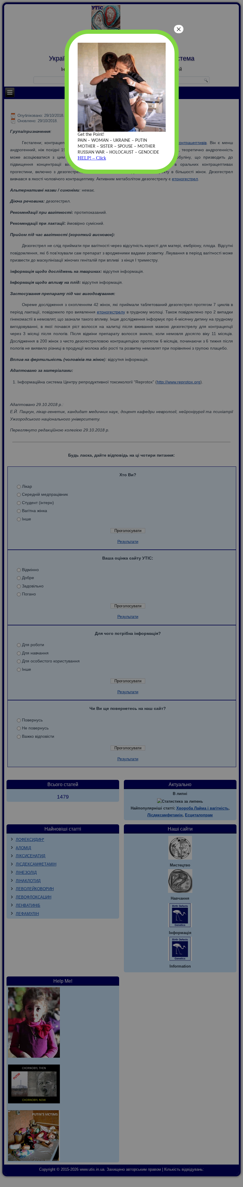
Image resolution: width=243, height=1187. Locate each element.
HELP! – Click (92, 157)
